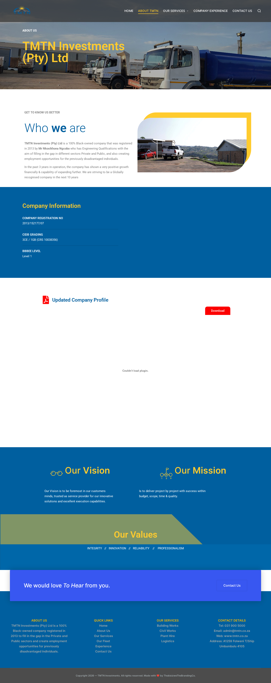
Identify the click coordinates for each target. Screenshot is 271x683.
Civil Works (168, 631)
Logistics (167, 641)
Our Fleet (103, 641)
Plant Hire (167, 636)
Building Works (167, 625)
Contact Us (103, 651)
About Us (103, 631)
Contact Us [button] (232, 585)
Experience (103, 646)
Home (103, 625)
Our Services (103, 636)
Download (217, 311)
